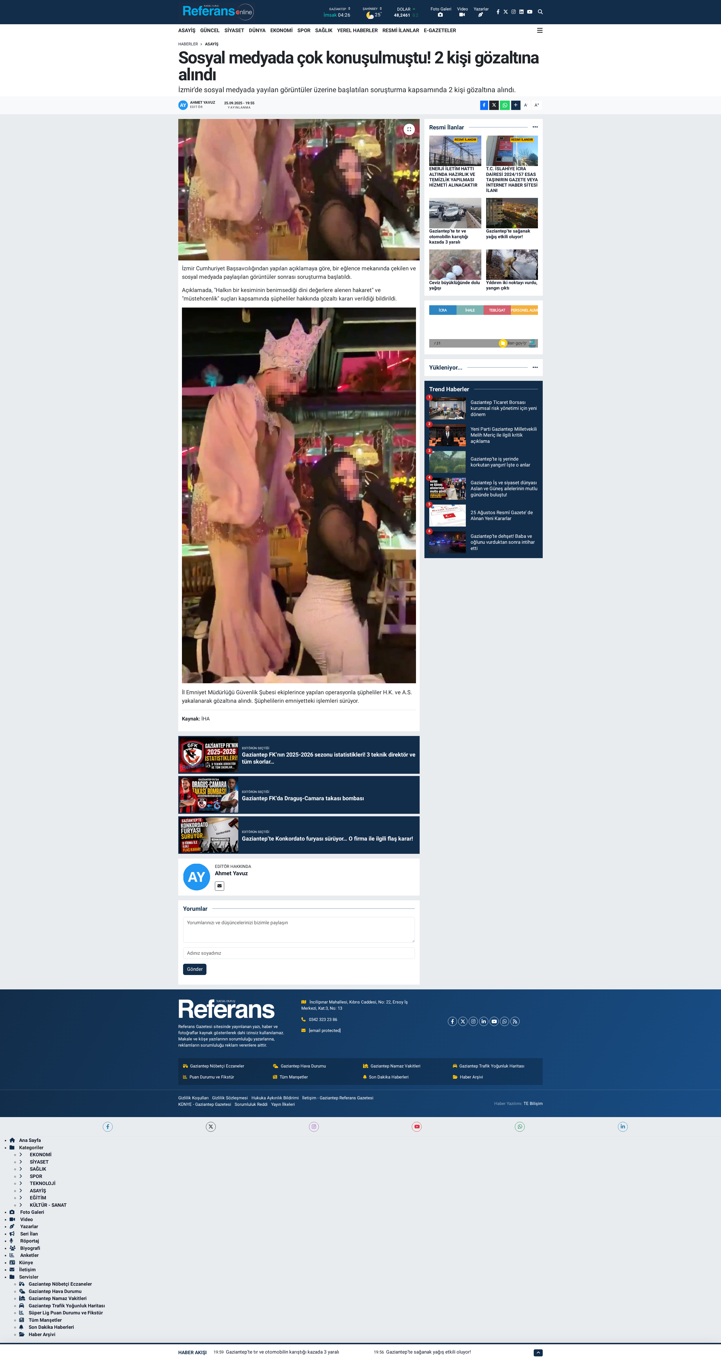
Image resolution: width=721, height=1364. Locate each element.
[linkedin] (623, 1127)
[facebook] (108, 1127)
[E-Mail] (219, 886)
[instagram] (314, 1127)
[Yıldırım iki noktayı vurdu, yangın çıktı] (512, 264)
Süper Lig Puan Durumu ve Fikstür (66, 1313)
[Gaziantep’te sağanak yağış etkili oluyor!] (512, 213)
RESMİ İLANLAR (400, 30)
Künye (26, 1262)
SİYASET (234, 30)
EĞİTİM (37, 1198)
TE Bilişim (533, 1103)
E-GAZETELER (440, 30)
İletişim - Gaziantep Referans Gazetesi (337, 1097)
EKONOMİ (281, 30)
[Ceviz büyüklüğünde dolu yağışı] (455, 264)
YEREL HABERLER (357, 30)
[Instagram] (473, 1021)
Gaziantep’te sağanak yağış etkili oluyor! (508, 233)
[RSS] (515, 1021)
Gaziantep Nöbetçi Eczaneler (217, 1066)
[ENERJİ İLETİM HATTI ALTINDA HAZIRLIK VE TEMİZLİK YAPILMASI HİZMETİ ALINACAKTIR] (455, 150)
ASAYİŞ (186, 30)
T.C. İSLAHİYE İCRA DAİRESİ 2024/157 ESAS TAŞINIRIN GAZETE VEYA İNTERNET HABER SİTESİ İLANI (512, 179)
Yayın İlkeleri (283, 1104)
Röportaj (29, 1241)
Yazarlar (28, 1226)
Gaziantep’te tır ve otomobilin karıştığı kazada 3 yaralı (448, 236)
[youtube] (417, 1127)
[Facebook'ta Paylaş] (484, 105)
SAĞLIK (323, 30)
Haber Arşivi (471, 1077)
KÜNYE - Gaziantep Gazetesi (204, 1104)
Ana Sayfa (30, 1140)
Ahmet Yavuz (231, 873)
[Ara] (540, 12)
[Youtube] (494, 1021)
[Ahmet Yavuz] (196, 876)
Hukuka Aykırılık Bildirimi (275, 1097)
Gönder (195, 969)
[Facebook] (452, 1021)
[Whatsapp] (504, 1021)
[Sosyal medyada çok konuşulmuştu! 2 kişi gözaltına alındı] (299, 189)
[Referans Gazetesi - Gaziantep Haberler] (217, 12)
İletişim (27, 1269)
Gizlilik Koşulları (193, 1097)
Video (26, 1219)
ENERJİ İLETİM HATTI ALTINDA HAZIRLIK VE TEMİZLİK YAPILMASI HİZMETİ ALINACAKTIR (453, 177)
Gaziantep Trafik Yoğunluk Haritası (491, 1066)
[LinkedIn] (483, 1021)
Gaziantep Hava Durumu (303, 1066)
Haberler (188, 44)
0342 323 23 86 (323, 1019)
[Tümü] (535, 127)
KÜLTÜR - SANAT (48, 1205)
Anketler (29, 1255)
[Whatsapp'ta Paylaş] (505, 105)
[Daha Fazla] (515, 105)
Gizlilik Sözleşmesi (230, 1097)
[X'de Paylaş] (494, 105)
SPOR (303, 30)
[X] (463, 1021)
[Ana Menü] (540, 30)
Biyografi (29, 1248)
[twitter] (211, 1127)
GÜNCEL (210, 30)
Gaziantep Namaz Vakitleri (395, 1066)
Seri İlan (28, 1234)
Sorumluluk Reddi (251, 1104)
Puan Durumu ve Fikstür (212, 1077)
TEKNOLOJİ (42, 1183)
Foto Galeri (31, 1212)
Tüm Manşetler (294, 1077)
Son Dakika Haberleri (389, 1077)
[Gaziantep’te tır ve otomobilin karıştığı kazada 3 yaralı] (455, 213)
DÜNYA (257, 30)
